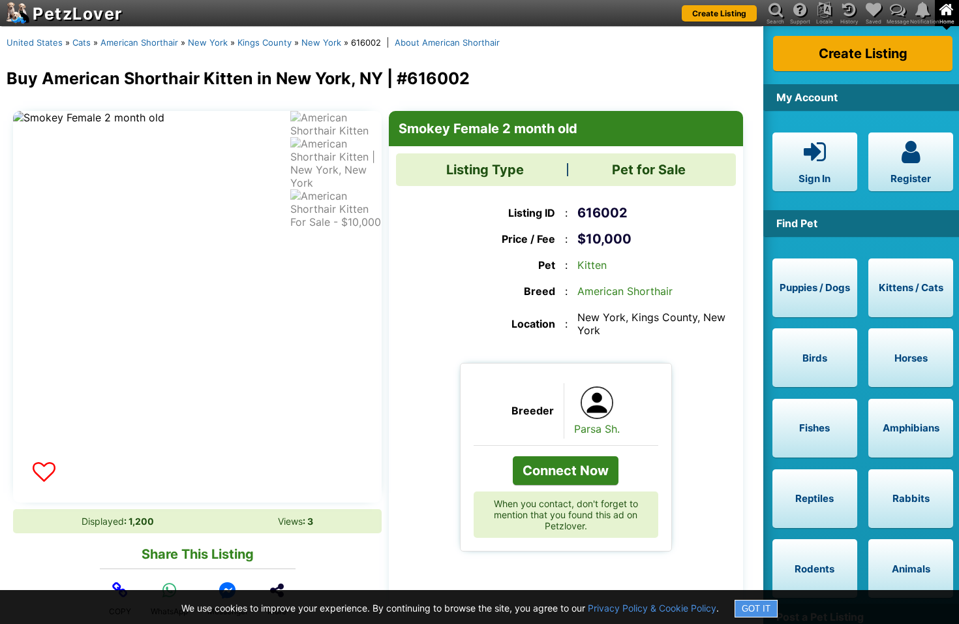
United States (35, 42)
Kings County (264, 42)
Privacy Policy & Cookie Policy (652, 608)
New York (208, 42)
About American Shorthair (447, 42)
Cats (81, 42)
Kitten (592, 265)
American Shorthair (139, 42)
